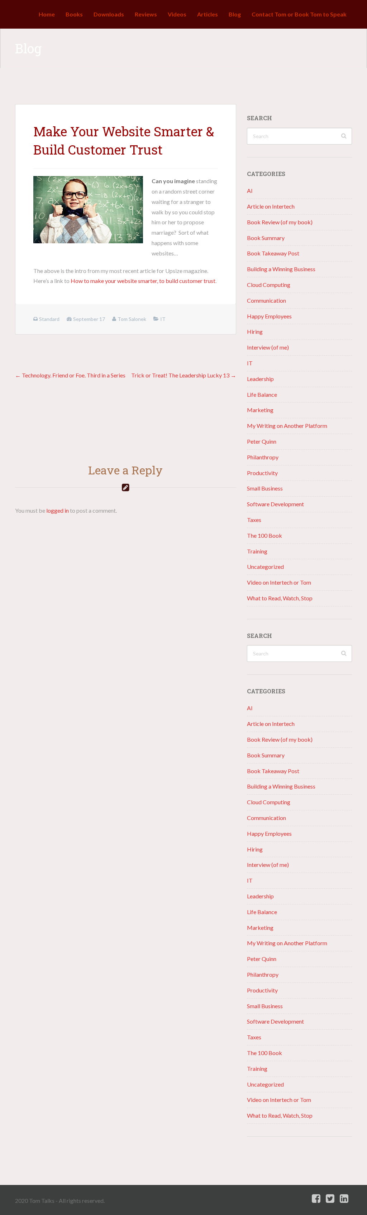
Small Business (265, 488)
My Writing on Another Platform (287, 425)
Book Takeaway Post (273, 253)
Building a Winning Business (281, 268)
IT (250, 363)
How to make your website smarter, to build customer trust (143, 280)
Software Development (275, 504)
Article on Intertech (271, 206)
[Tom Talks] (20, 14)
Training (257, 551)
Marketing (260, 409)
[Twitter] (330, 1198)
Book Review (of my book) (280, 222)
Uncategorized (265, 566)
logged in (57, 510)
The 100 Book (264, 535)
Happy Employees (269, 316)
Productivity (262, 472)
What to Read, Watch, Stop (280, 598)
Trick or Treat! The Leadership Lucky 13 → (183, 375)
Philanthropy (262, 457)
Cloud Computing (268, 284)
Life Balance (262, 394)
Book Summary (266, 237)
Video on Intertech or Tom (279, 582)
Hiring (255, 331)
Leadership (260, 378)
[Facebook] (316, 1198)
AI (250, 190)
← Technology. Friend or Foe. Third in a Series (70, 375)
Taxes (254, 519)
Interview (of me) (268, 347)
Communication (266, 300)
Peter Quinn (261, 441)
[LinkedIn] (344, 1198)
